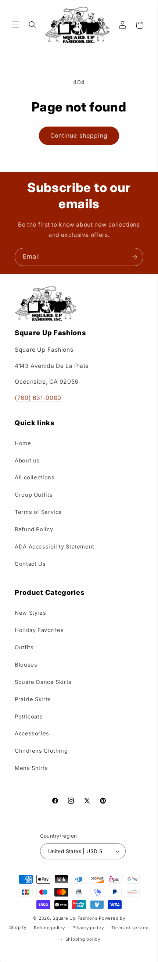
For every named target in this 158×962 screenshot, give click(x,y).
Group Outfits (34, 494)
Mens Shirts (31, 768)
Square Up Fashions (75, 918)
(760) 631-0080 (38, 397)
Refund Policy (34, 529)
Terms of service (130, 927)
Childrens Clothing (41, 751)
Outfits (24, 647)
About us (27, 460)
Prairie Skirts (33, 699)
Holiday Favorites (39, 630)
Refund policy (49, 927)
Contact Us (30, 564)
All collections (34, 477)
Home (23, 443)
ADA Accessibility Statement (54, 546)
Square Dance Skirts (43, 682)
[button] (15, 25)
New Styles (30, 613)
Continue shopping (79, 135)
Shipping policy (82, 939)
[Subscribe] (134, 257)
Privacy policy (88, 927)
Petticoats (29, 716)
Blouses (26, 664)
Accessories (32, 733)
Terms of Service (38, 512)
